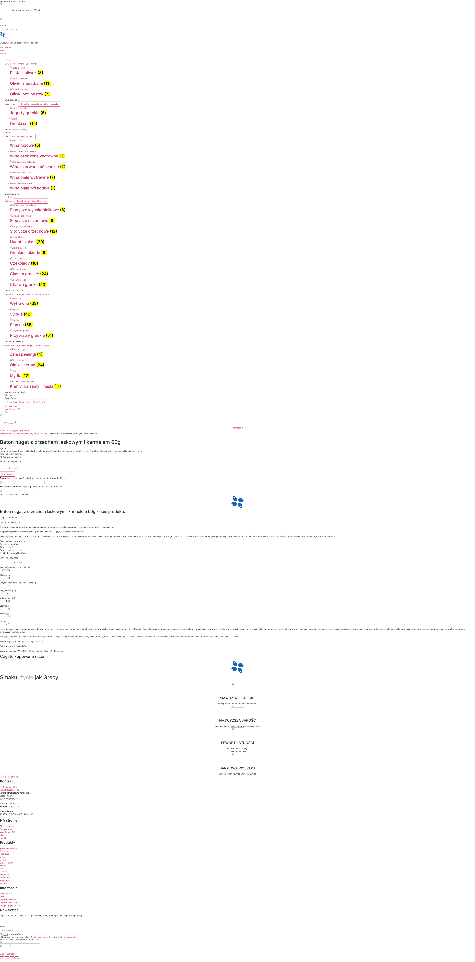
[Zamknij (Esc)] (16, 957)
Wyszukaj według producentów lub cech (19, 43)
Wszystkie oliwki (12, 100)
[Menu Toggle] (2, 57)
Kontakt (3, 53)
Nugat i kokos (40, 433)
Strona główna (7, 433)
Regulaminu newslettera (42, 937)
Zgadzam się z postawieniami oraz (39, 937)
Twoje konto (6, 47)
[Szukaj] (2, 40)
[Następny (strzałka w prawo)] (7, 961)
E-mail (3, 926)
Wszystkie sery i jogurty (16, 129)
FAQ (2, 50)
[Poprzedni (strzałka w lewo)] (2, 961)
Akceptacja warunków (10, 934)
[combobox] (237, 29)
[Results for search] (237, 35)
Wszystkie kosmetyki (15, 392)
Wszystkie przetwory (15, 341)
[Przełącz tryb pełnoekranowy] (7, 957)
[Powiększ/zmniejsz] (2, 957)
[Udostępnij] (12, 957)
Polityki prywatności (67, 937)
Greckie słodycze (24, 433)
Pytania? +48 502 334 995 (12, 1)
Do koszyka (7, 474)
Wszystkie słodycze (14, 290)
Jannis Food (16, 454)
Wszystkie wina (12, 194)
